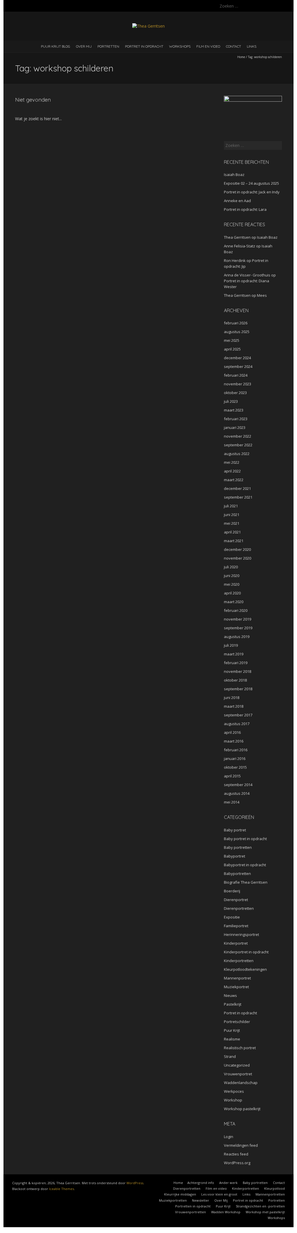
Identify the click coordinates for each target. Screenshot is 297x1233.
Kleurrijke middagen (180, 1194)
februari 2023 (235, 418)
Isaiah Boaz (234, 174)
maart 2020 (233, 601)
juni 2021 (231, 514)
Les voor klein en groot (219, 1194)
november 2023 (237, 384)
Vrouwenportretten (190, 1212)
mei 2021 (231, 523)
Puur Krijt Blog (55, 46)
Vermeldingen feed (241, 1145)
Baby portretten (238, 847)
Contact (233, 46)
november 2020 (237, 558)
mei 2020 (231, 584)
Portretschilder (237, 1021)
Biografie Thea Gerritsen (245, 882)
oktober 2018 (235, 680)
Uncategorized (237, 1065)
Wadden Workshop (225, 1212)
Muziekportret (236, 986)
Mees (262, 295)
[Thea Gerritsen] (148, 26)
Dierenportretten (239, 908)
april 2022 (232, 471)
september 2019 (238, 627)
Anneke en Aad (237, 200)
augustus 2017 (236, 723)
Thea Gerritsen (237, 237)
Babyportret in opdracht (245, 864)
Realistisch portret (240, 1047)
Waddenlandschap (241, 1082)
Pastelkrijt (232, 1004)
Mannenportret (237, 978)
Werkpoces (234, 1091)
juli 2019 (231, 645)
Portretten (108, 46)
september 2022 (238, 444)
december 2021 (237, 488)
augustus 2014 (236, 793)
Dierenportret (236, 899)
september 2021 (238, 497)
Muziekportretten (173, 1200)
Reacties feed (236, 1154)
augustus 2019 (236, 636)
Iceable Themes (61, 1189)
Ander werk (228, 1182)
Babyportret (234, 856)
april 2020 (232, 593)
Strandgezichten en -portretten (260, 1206)
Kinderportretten (238, 960)
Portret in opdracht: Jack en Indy (252, 192)
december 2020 (237, 549)
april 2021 (232, 532)
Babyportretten (237, 873)
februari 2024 (235, 375)
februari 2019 (235, 662)
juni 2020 (231, 575)
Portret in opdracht (144, 46)
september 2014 (238, 784)
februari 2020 (235, 610)
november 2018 (237, 671)
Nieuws (230, 995)
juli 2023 (231, 401)
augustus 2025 (236, 331)
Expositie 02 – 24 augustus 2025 (251, 183)
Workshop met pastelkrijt (265, 1212)
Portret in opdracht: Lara (245, 209)
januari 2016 (234, 758)
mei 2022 (231, 462)
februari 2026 (235, 323)
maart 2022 (233, 479)
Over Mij (84, 46)
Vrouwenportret (238, 1073)
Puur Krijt (232, 1030)
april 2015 (232, 776)
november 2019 (237, 619)
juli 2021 (231, 505)
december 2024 (237, 357)
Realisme (232, 1039)
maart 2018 (233, 706)
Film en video (208, 46)
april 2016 (232, 732)
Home (241, 57)
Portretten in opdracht (193, 1206)
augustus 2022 (236, 453)
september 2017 (238, 715)
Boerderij (232, 891)
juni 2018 (231, 697)
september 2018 (238, 688)
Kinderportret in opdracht (246, 952)
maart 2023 (233, 410)
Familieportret (236, 925)
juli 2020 (231, 566)
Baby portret (235, 830)
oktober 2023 (235, 392)
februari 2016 (235, 749)
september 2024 (238, 366)
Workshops (180, 46)
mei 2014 (231, 802)
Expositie (232, 917)
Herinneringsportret (241, 934)
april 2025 (232, 349)
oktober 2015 (235, 767)
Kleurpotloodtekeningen (245, 969)
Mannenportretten (270, 1194)
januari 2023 (234, 427)
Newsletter (200, 1200)
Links (251, 46)
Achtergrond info (200, 1182)
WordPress (134, 1183)
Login (228, 1136)
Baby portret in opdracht (245, 838)
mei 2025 (231, 340)
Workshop (233, 1100)
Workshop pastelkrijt (242, 1108)
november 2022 (237, 436)
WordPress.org (237, 1162)
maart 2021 (233, 540)
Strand (230, 1056)
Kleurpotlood (274, 1188)
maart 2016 (233, 741)
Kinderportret (236, 943)
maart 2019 (233, 654)
